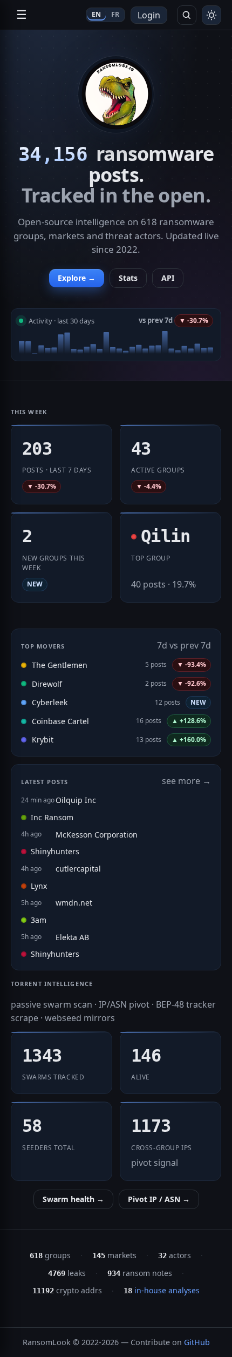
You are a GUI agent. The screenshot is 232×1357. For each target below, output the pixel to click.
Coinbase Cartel (60, 721)
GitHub (197, 1342)
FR (115, 14)
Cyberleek (49, 702)
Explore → (76, 278)
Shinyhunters (55, 851)
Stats (128, 278)
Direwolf (47, 684)
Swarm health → (73, 1199)
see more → (186, 781)
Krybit (42, 739)
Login (149, 15)
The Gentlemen (59, 665)
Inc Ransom (52, 817)
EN (96, 14)
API (167, 278)
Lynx (39, 886)
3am (38, 920)
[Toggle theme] (211, 15)
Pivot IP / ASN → (159, 1199)
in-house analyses (162, 1290)
